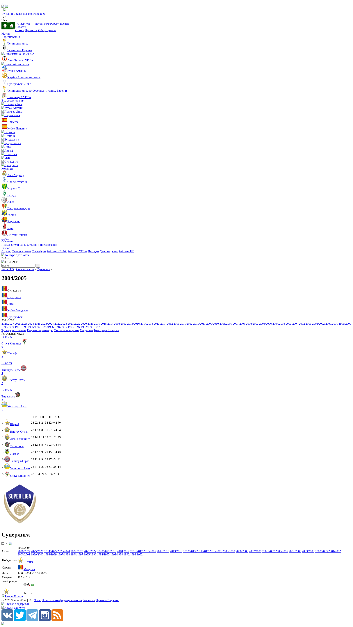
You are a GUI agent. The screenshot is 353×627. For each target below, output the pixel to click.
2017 (110, 323)
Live (4, 20)
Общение (7, 241)
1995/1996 (47, 326)
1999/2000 (345, 323)
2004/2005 (278, 323)
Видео (5, 238)
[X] (20, 620)
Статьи (19, 30)
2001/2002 (318, 323)
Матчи (5, 33)
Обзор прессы (47, 30)
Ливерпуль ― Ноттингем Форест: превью (42, 23)
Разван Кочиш (14, 596)
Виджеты (113, 600)
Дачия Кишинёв (20, 439)
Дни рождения (109, 251)
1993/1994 (74, 326)
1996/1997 (34, 326)
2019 (97, 323)
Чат (3, 17)
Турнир (6, 330)
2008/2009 (226, 323)
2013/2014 (160, 323)
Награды (93, 251)
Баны (23, 244)
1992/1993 (87, 326)
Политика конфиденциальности (62, 600)
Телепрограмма (21, 251)
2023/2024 (47, 323)
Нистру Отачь (19, 431)
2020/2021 (87, 323)
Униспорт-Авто (20, 468)
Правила (101, 600)
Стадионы (86, 330)
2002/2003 (305, 323)
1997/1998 (21, 326)
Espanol (28, 13)
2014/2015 (146, 323)
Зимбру (14, 453)
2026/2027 (7, 323)
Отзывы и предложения (42, 244)
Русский (7, 13)
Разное (5, 248)
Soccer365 (7, 269)
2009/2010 (212, 323)
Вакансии (89, 600)
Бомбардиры (9, 581)
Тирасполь (17, 446)
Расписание (19, 330)
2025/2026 (21, 323)
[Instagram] (45, 620)
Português (39, 13)
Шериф (14, 424)
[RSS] (57, 620)
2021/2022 (74, 323)
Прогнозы (31, 30)
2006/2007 (252, 323)
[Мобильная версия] (6, 6)
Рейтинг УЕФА (77, 251)
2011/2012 (186, 323)
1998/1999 (7, 326)
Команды (7, 168)
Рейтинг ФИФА (57, 251)
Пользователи (10, 244)
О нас (37, 600)
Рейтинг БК (126, 251)
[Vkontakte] (7, 620)
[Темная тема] (2, 6)
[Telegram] (32, 620)
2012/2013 (173, 323)
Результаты (34, 330)
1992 (97, 326)
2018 (104, 323)
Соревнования (10, 36)
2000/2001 (331, 323)
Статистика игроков (66, 330)
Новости (20, 27)
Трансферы (39, 251)
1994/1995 (60, 326)
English (18, 13)
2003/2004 (292, 323)
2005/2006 (265, 323)
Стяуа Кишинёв (20, 475)
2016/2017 (120, 323)
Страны (6, 251)
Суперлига (43, 269)
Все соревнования (12, 100)
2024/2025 (34, 323)
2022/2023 (60, 323)
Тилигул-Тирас (19, 461)
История (113, 330)
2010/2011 (199, 323)
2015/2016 (133, 323)
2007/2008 (239, 323)
